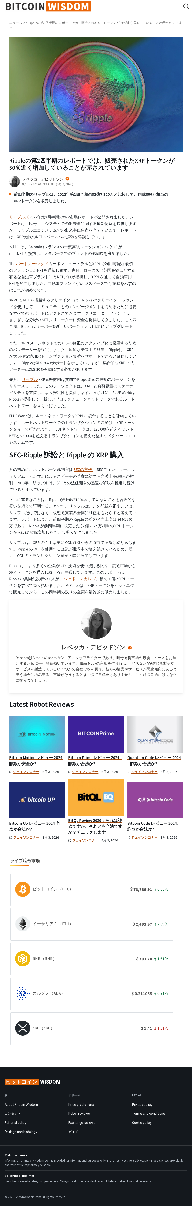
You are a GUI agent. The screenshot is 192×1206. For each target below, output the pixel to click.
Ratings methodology (21, 1132)
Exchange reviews (82, 1123)
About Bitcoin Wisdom (21, 1105)
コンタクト (13, 1113)
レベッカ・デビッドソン (93, 647)
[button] (186, 7)
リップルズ (19, 217)
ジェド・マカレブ (80, 579)
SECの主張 (83, 470)
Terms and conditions (148, 1113)
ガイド (73, 1132)
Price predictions (81, 1105)
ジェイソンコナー (26, 772)
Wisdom (33, 1082)
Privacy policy (142, 1105)
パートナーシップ (32, 264)
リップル (30, 379)
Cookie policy (141, 1123)
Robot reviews (79, 1113)
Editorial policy (15, 1123)
